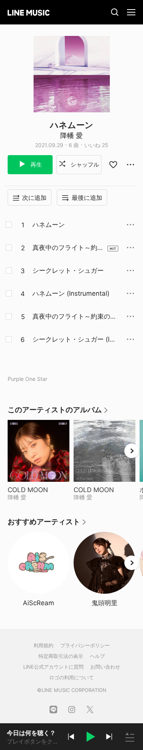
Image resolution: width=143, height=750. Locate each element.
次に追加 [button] (34, 197)
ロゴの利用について (71, 677)
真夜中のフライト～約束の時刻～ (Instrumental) (74, 317)
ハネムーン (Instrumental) (70, 293)
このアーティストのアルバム (58, 412)
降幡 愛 (71, 135)
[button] (90, 737)
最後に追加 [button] (87, 197)
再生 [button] (35, 164)
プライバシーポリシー (85, 645)
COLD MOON (38, 490)
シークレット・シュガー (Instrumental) (74, 339)
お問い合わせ (105, 667)
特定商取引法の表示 (61, 656)
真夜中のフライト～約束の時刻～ (68, 248)
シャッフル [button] (84, 164)
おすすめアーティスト (47, 524)
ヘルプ (97, 656)
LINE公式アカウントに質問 (53, 667)
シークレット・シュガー (68, 270)
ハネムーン (48, 224)
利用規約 (43, 645)
